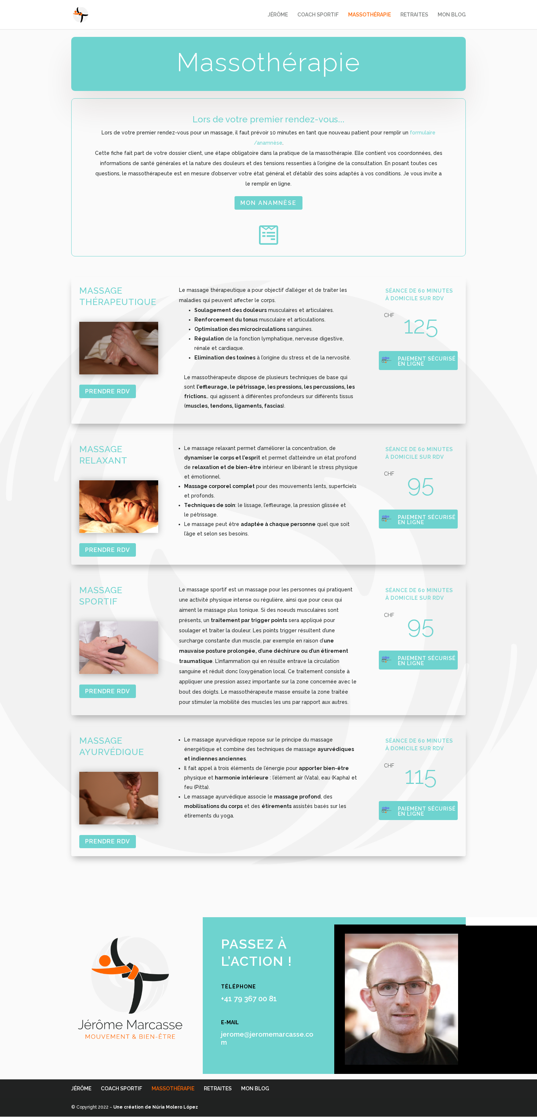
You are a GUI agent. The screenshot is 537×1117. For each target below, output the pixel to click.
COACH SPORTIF (318, 15)
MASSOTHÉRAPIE (369, 15)
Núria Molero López (175, 1107)
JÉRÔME (278, 15)
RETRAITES (414, 15)
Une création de (132, 1107)
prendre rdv (107, 391)
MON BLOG (452, 15)
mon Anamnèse (268, 202)
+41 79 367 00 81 (249, 998)
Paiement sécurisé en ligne (427, 361)
